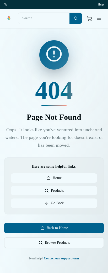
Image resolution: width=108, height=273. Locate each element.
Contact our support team (61, 258)
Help (101, 4)
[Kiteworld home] (9, 18)
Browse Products (57, 242)
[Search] (75, 18)
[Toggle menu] (99, 18)
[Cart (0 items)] (89, 18)
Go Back (57, 203)
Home (57, 178)
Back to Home (57, 228)
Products (57, 190)
